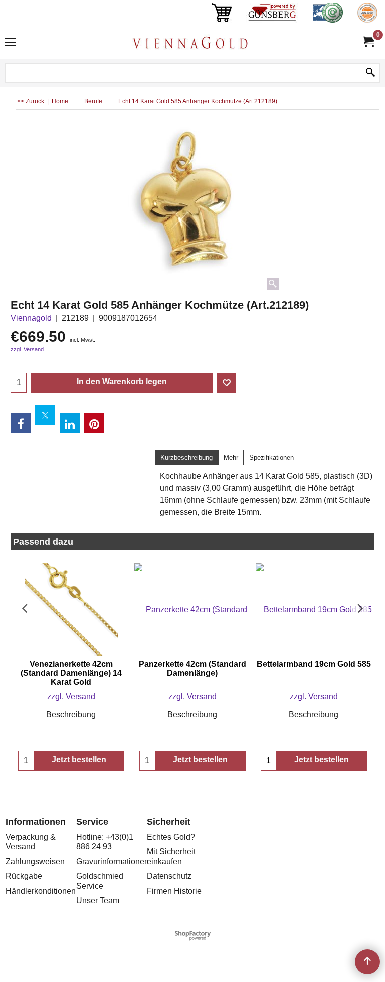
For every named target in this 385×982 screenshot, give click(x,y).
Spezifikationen (271, 457)
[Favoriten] (226, 382)
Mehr (231, 457)
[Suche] (370, 73)
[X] (45, 415)
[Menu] (10, 43)
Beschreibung (71, 714)
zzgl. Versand (27, 349)
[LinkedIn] (70, 423)
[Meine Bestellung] (367, 42)
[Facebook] (21, 423)
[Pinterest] (94, 423)
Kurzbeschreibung (186, 457)
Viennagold (31, 318)
